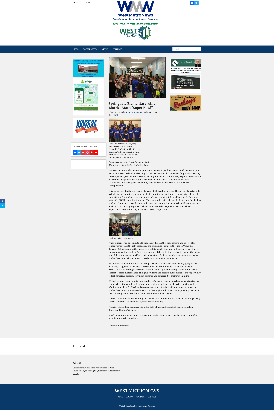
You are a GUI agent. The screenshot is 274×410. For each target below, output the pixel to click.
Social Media (90, 49)
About (76, 2)
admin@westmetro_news (135, 112)
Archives (140, 397)
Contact (117, 49)
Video (105, 49)
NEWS (87, 2)
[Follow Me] (196, 3)
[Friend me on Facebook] (192, 3)
